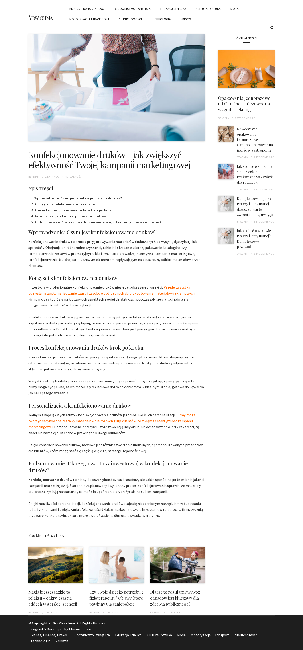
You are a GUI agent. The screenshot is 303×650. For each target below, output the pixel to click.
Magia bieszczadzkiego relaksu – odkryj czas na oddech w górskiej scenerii (52, 598)
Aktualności (73, 176)
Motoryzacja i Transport (89, 19)
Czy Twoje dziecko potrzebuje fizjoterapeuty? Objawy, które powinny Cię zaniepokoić (116, 598)
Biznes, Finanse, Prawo (86, 9)
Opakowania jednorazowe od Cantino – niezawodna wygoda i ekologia (244, 103)
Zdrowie (187, 19)
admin (36, 176)
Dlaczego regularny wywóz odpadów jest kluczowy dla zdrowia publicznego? (175, 598)
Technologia (161, 19)
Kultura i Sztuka (208, 9)
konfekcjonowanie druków (49, 259)
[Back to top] (298, 645)
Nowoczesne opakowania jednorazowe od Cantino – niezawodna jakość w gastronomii (255, 139)
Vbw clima (40, 17)
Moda (234, 9)
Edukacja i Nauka (173, 9)
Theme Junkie (80, 629)
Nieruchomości (130, 19)
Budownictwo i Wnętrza (132, 9)
